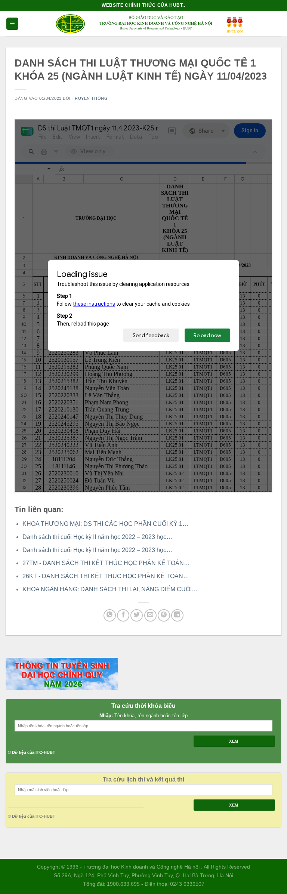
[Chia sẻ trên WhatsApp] (110, 615)
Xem (234, 741)
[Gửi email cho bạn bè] (150, 615)
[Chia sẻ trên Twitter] (136, 615)
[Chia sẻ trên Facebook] (123, 615)
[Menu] (12, 24)
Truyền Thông (90, 98)
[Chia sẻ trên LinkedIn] (177, 615)
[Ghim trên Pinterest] (164, 615)
